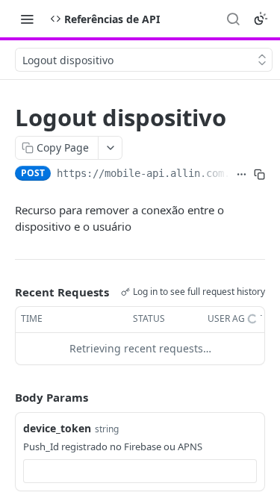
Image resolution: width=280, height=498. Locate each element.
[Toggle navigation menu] (27, 19)
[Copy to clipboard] (259, 175)
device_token (57, 428)
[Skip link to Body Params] (4, 397)
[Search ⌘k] (233, 19)
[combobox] (140, 471)
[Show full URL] (241, 175)
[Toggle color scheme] (261, 19)
